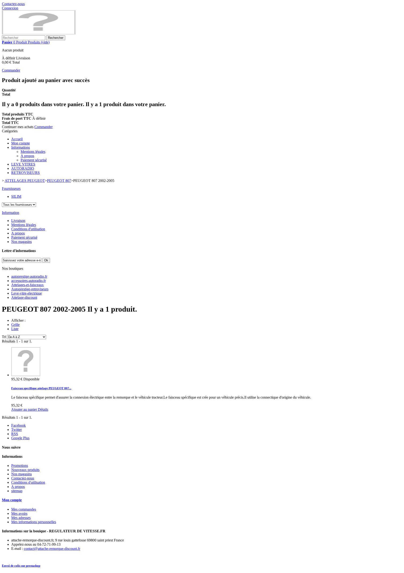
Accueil (17, 139)
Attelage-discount (24, 297)
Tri (4, 337)
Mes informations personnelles (33, 522)
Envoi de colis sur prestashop (21, 565)
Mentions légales (33, 152)
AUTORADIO (22, 168)
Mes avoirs (19, 513)
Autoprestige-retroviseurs (29, 289)
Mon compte (20, 143)
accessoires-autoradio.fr (28, 281)
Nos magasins (21, 242)
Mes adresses (21, 518)
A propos (27, 156)
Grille (15, 325)
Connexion (10, 8)
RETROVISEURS (25, 173)
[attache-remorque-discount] (39, 33)
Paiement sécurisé (34, 160)
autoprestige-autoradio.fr (29, 276)
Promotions (19, 466)
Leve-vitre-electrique (26, 293)
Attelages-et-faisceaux (27, 285)
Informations (20, 147)
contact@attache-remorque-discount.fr (52, 549)
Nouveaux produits (25, 470)
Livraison (18, 221)
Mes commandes (23, 509)
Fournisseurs (11, 189)
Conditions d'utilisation (28, 229)
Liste (14, 329)
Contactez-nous (13, 4)
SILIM (16, 196)
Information (10, 213)
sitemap (16, 491)
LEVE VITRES (23, 164)
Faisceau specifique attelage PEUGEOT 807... (41, 388)
